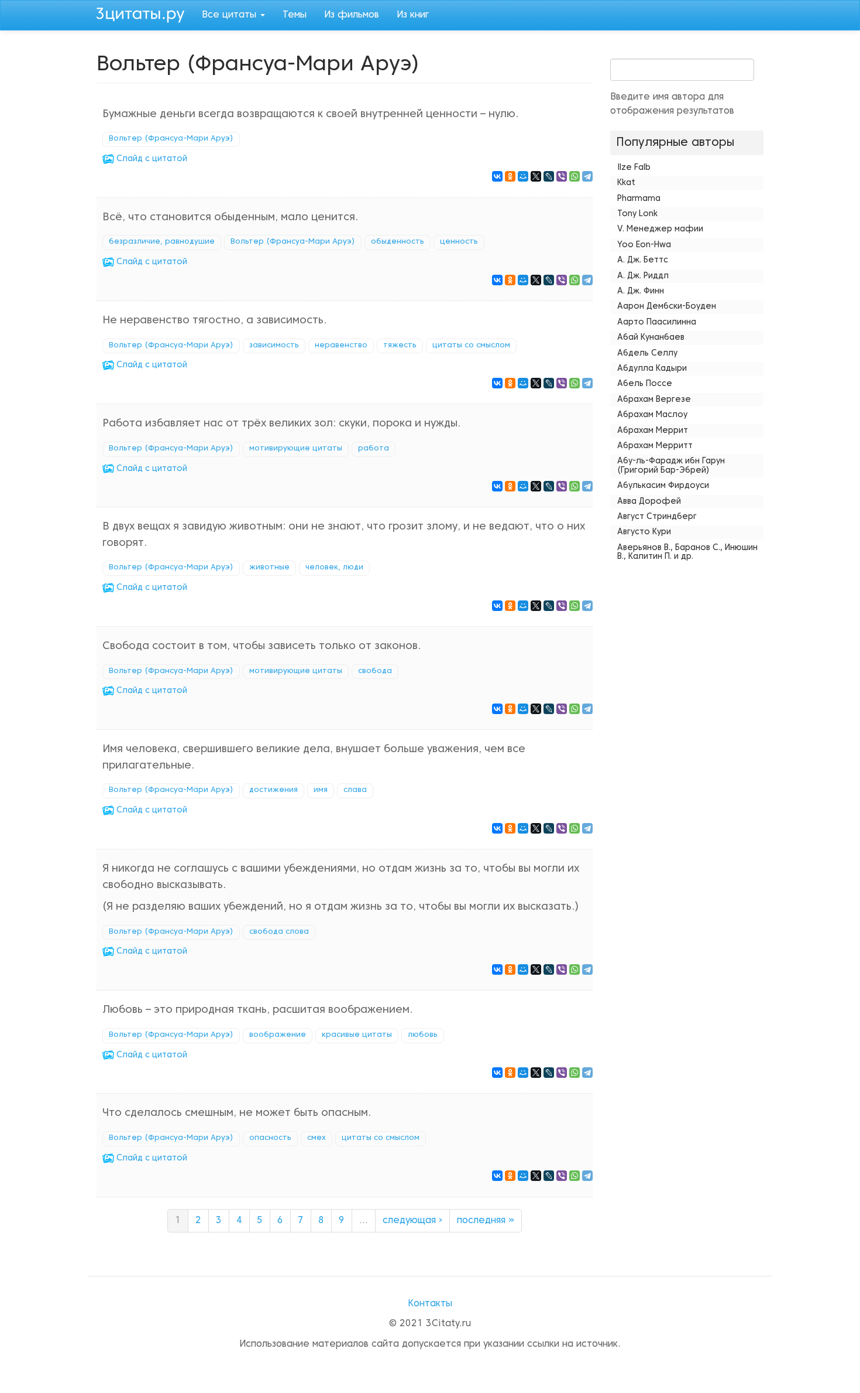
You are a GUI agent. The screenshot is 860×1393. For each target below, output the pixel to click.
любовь (423, 1035)
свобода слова (279, 932)
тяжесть (400, 345)
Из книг (413, 15)
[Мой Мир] (523, 176)
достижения (273, 790)
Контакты (430, 1304)
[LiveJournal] (548, 176)
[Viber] (561, 176)
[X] (536, 176)
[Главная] (145, 13)
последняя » (485, 1221)
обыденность (397, 241)
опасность (270, 1138)
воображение (277, 1035)
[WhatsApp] (574, 176)
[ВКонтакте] (497, 176)
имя (321, 790)
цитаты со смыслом (471, 345)
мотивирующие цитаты (295, 448)
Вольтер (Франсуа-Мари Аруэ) (171, 138)
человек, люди (334, 567)
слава (355, 790)
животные (269, 567)
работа (373, 448)
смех (316, 1138)
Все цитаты (230, 15)
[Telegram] (587, 176)
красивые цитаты (357, 1035)
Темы (295, 15)
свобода (375, 671)
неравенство (341, 345)
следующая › (412, 1221)
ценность (459, 241)
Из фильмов (351, 15)
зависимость (274, 345)
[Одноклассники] (510, 176)
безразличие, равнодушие (162, 241)
